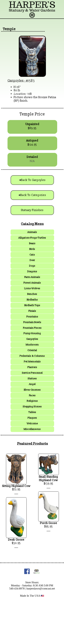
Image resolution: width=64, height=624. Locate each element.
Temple (9, 29)
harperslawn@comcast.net (40, 588)
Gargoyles (16, 80)
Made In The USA (30, 595)
